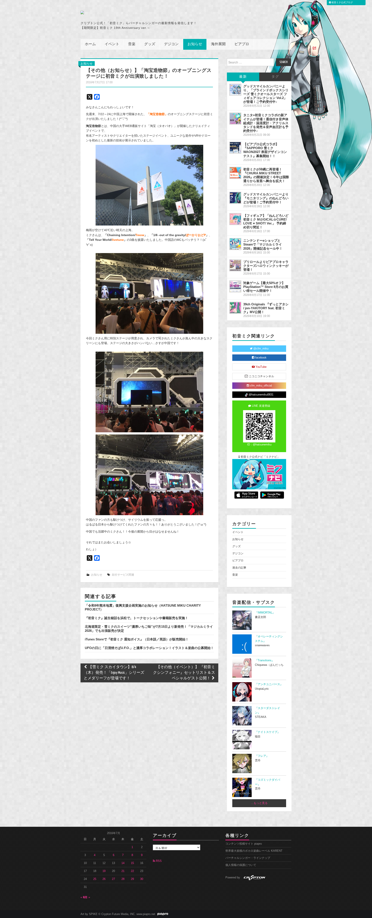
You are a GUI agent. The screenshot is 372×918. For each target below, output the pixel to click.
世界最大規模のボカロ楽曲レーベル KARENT (253, 850)
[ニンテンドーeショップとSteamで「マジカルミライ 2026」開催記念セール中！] (235, 244)
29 (132, 879)
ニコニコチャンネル (261, 376)
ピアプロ (241, 44)
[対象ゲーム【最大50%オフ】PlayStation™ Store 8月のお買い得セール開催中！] (235, 286)
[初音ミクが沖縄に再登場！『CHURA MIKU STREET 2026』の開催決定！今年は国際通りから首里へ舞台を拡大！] (235, 172)
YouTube (261, 366)
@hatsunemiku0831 (260, 394)
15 (132, 863)
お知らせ (195, 44)
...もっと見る (259, 803)
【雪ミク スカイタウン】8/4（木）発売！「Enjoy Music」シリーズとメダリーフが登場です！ (114, 672)
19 (103, 871)
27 (113, 879)
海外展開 (218, 44)
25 (94, 879)
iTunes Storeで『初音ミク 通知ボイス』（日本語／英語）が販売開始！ (137, 639)
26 (103, 879)
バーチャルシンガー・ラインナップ (247, 857)
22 (132, 871)
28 (122, 879)
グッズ (149, 44)
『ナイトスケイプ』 (267, 732)
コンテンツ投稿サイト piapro (243, 843)
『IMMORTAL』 (265, 612)
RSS (158, 860)
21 (122, 871)
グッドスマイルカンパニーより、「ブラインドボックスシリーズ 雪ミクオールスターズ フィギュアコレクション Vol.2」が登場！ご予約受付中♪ (265, 94)
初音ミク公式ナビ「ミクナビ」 (260, 456)
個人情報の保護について (240, 865)
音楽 (131, 44)
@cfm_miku (260, 348)
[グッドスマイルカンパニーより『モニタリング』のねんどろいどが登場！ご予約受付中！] (235, 197)
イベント (112, 44)
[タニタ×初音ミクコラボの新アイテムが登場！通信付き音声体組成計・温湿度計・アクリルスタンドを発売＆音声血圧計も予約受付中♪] (235, 118)
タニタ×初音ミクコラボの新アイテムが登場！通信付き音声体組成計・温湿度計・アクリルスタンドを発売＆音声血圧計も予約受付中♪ (265, 123)
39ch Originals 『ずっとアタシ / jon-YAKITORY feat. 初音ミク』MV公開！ (265, 308)
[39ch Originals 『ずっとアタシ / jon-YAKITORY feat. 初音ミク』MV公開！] (235, 307)
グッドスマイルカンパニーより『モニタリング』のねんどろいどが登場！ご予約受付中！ (265, 198)
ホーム (90, 44)
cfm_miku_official (260, 385)
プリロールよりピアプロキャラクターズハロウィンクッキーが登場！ (265, 265)
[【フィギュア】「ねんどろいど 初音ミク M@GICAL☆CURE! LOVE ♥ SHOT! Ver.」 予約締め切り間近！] (235, 219)
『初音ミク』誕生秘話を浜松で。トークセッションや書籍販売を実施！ (136, 618)
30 (141, 879)
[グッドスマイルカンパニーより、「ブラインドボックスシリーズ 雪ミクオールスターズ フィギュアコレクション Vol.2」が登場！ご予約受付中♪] (235, 89)
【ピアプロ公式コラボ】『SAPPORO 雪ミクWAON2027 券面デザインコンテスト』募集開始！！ (265, 150)
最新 (243, 76)
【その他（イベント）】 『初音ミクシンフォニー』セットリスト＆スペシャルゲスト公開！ (184, 672)
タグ (275, 76)
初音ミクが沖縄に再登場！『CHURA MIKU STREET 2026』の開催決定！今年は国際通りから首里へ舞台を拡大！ (266, 175)
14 (122, 863)
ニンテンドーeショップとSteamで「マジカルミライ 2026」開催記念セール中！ (262, 244)
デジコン (171, 44)
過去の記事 (239, 567)
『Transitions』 (264, 660)
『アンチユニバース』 (269, 684)
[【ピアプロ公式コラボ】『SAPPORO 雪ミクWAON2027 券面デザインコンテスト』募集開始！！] (235, 147)
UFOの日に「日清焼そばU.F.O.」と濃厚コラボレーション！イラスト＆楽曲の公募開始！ (149, 648)
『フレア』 (262, 755)
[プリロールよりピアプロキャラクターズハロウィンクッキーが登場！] (235, 265)
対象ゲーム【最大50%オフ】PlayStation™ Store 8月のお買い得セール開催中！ (265, 286)
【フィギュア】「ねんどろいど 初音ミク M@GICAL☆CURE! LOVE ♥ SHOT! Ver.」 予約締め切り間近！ (265, 221)
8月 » (86, 897)
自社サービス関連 (123, 574)
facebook (260, 357)
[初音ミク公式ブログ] (123, 12)
